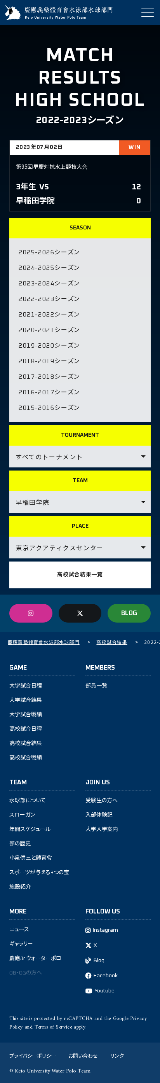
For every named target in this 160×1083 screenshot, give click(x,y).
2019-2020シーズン (49, 346)
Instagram (105, 930)
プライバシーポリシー (32, 1055)
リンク (117, 1055)
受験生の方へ (101, 800)
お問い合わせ (83, 1055)
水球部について (27, 800)
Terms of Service (53, 1027)
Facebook (106, 975)
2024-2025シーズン (49, 268)
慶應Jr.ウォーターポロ (35, 958)
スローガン (22, 815)
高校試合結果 (25, 743)
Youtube (104, 991)
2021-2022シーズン (49, 314)
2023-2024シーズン (49, 283)
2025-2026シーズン (49, 252)
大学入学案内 (101, 829)
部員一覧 (96, 686)
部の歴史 (20, 844)
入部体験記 (99, 815)
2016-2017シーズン (49, 392)
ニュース (19, 930)
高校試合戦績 (25, 758)
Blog (99, 960)
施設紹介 (20, 887)
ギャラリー (21, 944)
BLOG (129, 613)
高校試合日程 (25, 729)
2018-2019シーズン (49, 361)
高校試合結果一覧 (80, 574)
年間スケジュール (29, 829)
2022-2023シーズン (49, 299)
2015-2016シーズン (49, 408)
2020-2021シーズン (49, 330)
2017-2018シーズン (49, 377)
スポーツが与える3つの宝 (39, 872)
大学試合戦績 (25, 714)
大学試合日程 (25, 686)
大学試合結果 (25, 700)
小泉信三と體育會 (30, 858)
